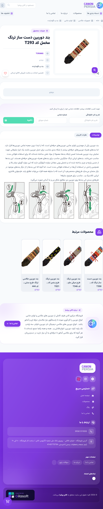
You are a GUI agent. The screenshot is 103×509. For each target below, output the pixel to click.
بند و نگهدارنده (53, 20)
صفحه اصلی (85, 395)
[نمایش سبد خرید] (7, 501)
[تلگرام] (92, 379)
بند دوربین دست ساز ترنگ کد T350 (94, 282)
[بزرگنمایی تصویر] (95, 70)
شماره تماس (62, 115)
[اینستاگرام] (86, 379)
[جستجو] (9, 5)
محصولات (77, 13)
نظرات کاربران (81, 135)
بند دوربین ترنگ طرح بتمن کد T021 (52, 282)
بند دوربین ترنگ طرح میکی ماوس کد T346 (73, 282)
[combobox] (21, 5)
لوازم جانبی (68, 20)
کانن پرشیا (63, 495)
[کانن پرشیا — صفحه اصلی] (93, 5)
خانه (97, 20)
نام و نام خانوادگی (93, 115)
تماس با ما (50, 13)
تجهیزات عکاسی (84, 20)
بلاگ (88, 407)
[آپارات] (79, 379)
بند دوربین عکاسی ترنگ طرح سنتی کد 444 (30, 282)
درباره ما (64, 13)
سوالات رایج (64, 462)
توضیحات (95, 135)
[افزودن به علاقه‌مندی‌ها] (5, 73)
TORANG (39, 53)
